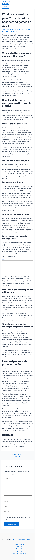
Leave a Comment (8, 29)
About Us (19, 547)
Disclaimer (19, 551)
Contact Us (19, 549)
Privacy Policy (19, 544)
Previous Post (17, 454)
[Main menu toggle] (5, 6)
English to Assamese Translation (22, 539)
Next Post (17, 457)
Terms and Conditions (19, 553)
